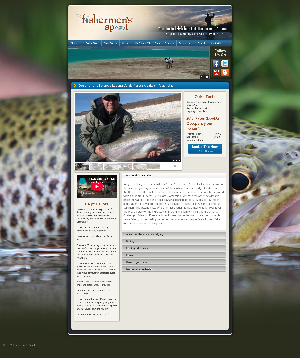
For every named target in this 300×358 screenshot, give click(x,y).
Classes (126, 43)
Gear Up (201, 43)
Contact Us (216, 43)
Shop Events (110, 43)
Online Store (92, 43)
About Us (75, 43)
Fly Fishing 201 (142, 43)
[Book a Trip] (205, 153)
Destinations (185, 43)
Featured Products (164, 43)
